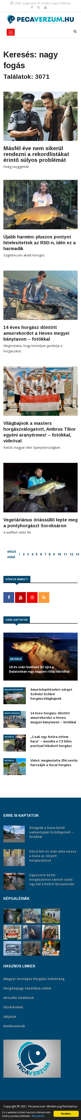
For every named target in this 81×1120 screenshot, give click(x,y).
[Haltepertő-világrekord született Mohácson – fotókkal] (51, 948)
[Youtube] (45, 7)
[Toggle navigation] (11, 32)
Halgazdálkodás (13, 689)
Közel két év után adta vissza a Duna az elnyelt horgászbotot (52, 856)
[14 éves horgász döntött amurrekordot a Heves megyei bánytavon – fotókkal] (32, 916)
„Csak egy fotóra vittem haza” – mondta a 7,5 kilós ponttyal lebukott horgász (51, 741)
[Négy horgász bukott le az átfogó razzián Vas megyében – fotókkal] (12, 916)
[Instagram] (39, 7)
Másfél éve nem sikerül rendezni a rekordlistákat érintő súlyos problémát (36, 154)
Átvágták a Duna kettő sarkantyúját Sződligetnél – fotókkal (51, 832)
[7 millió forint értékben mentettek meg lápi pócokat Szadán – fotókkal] (51, 932)
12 (71, 554)
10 (59, 554)
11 (65, 554)
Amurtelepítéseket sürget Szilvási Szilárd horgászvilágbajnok (51, 694)
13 (77, 554)
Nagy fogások (12, 713)
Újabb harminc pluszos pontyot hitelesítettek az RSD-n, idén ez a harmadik (39, 242)
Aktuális (16, 659)
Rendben (66, 1113)
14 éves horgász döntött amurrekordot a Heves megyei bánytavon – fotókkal (36, 333)
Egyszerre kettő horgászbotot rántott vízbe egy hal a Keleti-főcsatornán (51, 879)
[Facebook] (32, 7)
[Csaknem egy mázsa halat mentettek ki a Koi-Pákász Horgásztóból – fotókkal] (51, 916)
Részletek (38, 1116)
